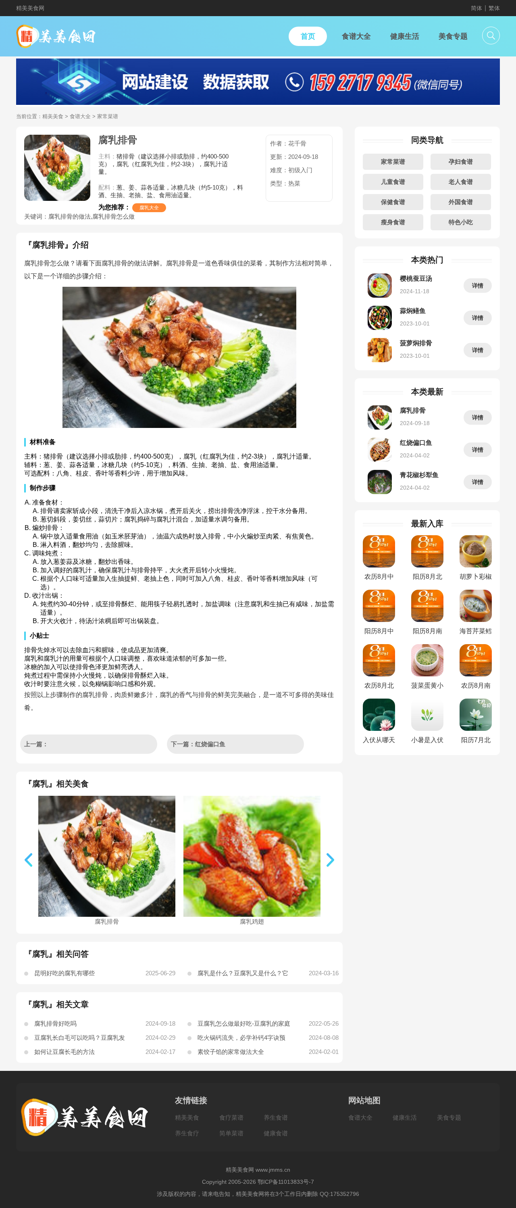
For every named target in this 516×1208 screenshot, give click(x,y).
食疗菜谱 (231, 1117)
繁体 (494, 8)
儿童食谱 (393, 181)
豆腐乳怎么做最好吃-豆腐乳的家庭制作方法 (244, 1025)
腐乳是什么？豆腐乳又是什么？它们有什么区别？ (243, 975)
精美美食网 (30, 8)
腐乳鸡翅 (252, 921)
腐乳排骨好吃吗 (55, 1023)
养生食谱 (276, 1117)
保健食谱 (393, 201)
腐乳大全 (149, 208)
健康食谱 (276, 1133)
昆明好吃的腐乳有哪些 (64, 973)
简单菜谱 (231, 1133)
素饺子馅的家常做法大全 (231, 1051)
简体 (476, 8)
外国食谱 (461, 201)
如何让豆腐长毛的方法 (64, 1051)
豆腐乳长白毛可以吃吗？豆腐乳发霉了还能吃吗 (79, 1039)
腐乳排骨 (107, 921)
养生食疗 (187, 1133)
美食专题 (449, 1117)
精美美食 (52, 116)
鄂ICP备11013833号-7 (286, 1182)
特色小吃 (461, 222)
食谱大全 (80, 116)
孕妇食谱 (461, 161)
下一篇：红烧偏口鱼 (198, 744)
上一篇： (37, 744)
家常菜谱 (393, 161)
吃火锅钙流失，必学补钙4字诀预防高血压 (241, 1039)
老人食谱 (461, 181)
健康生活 (405, 1117)
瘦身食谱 (393, 222)
